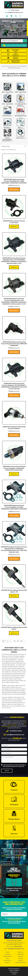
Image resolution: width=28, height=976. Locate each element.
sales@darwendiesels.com (15, 12)
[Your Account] (7, 16)
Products (7, 954)
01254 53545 (15, 10)
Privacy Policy (14, 972)
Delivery (7, 962)
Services (20, 956)
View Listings (6, 863)
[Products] (14, 786)
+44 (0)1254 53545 (15, 731)
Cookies (14, 974)
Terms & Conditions (14, 970)
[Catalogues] (14, 801)
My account (7, 960)
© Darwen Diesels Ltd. (14, 968)
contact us (5, 856)
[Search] (25, 40)
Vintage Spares (7, 956)
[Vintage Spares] (14, 815)
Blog (7, 958)
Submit (7, 770)
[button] (16, 16)
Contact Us (13, 34)
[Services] (14, 830)
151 (15, 641)
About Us (20, 952)
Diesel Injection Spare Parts (12, 66)
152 (18, 641)
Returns (20, 960)
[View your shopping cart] (11, 16)
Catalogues (20, 954)
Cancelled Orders (20, 962)
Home (2, 66)
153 (21, 641)
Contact (20, 958)
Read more (14, 226)
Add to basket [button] (14, 189)
